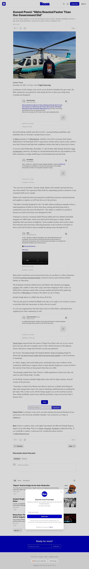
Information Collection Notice (44, 522)
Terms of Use (53, 520)
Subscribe (44, 516)
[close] (61, 492)
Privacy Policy (57, 522)
